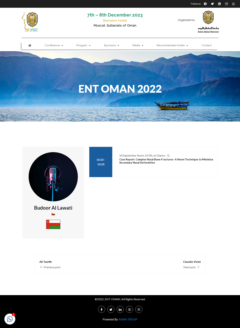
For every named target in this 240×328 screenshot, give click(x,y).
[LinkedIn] (120, 309)
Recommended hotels (171, 45)
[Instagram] (138, 309)
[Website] (129, 309)
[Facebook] (101, 309)
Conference (52, 45)
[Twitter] (110, 309)
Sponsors (110, 45)
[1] (10, 320)
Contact (207, 45)
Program (81, 45)
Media (136, 45)
